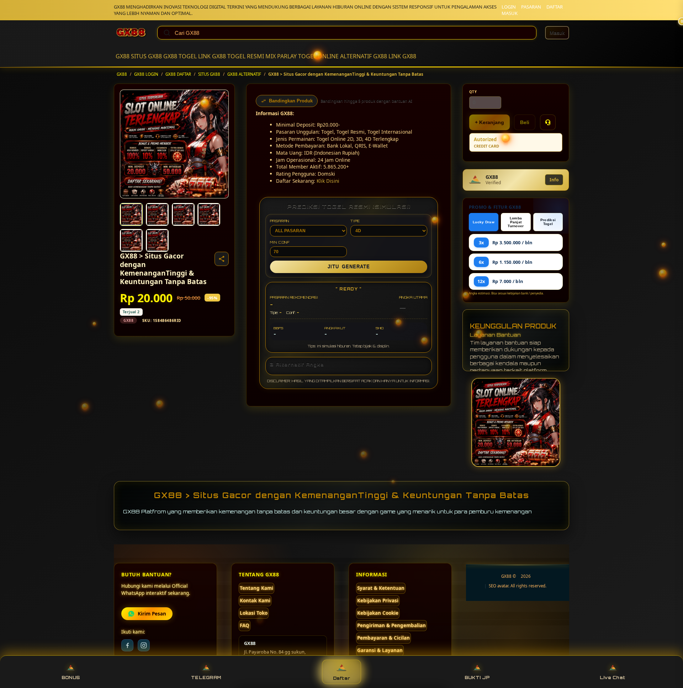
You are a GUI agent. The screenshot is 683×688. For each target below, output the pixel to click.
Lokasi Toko (254, 613)
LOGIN (509, 7)
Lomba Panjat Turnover (516, 222)
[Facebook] (127, 645)
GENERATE (349, 267)
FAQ (244, 625)
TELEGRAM (206, 677)
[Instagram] (144, 645)
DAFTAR (554, 7)
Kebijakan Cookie (377, 613)
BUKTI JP (477, 677)
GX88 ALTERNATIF (244, 74)
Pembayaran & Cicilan (383, 638)
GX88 (122, 56)
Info (554, 180)
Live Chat (612, 677)
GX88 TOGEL (180, 56)
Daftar (341, 678)
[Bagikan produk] (222, 259)
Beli (524, 122)
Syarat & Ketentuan (380, 588)
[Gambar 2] (157, 214)
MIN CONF (280, 242)
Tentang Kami (256, 588)
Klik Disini (328, 180)
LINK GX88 (212, 56)
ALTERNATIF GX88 (363, 56)
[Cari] (166, 32)
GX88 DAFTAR (178, 74)
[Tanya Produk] (548, 122)
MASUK (510, 13)
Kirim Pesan (152, 613)
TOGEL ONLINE (318, 56)
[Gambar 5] (131, 240)
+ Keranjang (489, 122)
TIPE (355, 221)
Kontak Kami (255, 600)
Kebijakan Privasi (377, 600)
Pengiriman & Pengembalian (391, 625)
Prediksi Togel (548, 222)
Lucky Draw (483, 222)
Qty (473, 92)
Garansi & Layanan (380, 650)
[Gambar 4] (208, 214)
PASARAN (531, 7)
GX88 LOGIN (146, 74)
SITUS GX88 (146, 56)
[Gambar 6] (157, 240)
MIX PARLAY (281, 56)
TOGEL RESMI (245, 56)
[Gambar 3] (183, 214)
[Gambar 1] (131, 214)
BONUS (71, 677)
